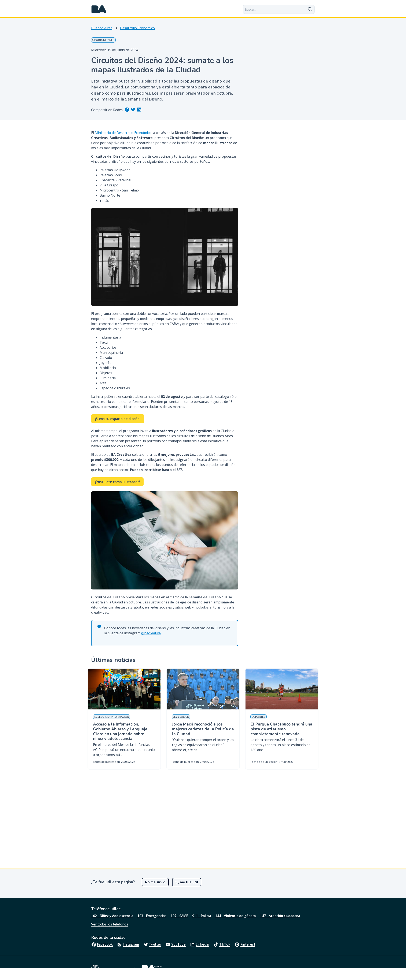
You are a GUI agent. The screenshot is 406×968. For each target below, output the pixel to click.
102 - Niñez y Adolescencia (112, 915)
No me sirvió (155, 882)
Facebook (105, 944)
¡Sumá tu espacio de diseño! (117, 418)
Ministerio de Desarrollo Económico (123, 132)
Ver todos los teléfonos (109, 924)
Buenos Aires (101, 28)
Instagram (131, 944)
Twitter (155, 944)
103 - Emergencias (151, 915)
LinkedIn (202, 944)
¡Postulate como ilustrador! (117, 481)
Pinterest (247, 944)
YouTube (178, 944)
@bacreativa (151, 633)
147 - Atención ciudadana (280, 915)
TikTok (224, 944)
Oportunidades (103, 40)
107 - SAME (179, 915)
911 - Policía (201, 915)
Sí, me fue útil (187, 882)
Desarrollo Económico (137, 28)
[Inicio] (99, 9)
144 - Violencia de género (235, 915)
